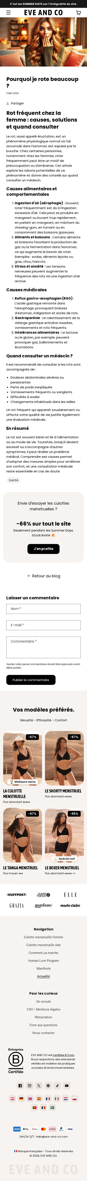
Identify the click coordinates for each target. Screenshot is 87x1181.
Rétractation (43, 1017)
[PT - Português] (34, 1107)
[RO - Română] (43, 1107)
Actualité (43, 976)
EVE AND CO (49, 1156)
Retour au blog (46, 576)
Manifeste (44, 968)
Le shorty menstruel (63, 790)
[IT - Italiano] (56, 1098)
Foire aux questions (43, 1025)
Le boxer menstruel (62, 867)
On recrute (43, 1001)
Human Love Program (43, 961)
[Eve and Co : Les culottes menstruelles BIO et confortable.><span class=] (43, 12)
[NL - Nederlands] (65, 1098)
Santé (13, 480)
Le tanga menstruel (20, 867)
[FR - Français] (48, 1098)
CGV (30, 1009)
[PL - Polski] (74, 1098)
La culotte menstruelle (14, 793)
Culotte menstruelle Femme (43, 937)
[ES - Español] (39, 1098)
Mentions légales (48, 1009)
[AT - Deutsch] (12, 1098)
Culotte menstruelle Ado (43, 945)
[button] (8, 12)
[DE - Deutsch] (21, 1098)
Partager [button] (17, 103)
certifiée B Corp (63, 1055)
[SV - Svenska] (52, 1107)
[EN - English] (30, 1098)
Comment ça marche (43, 953)
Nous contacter (43, 1033)
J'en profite (43, 549)
